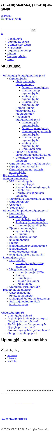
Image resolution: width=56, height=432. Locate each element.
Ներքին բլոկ (23, 190)
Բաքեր (13, 243)
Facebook (12, 355)
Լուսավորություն (14, 257)
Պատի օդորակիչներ (35, 87)
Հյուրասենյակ (25, 231)
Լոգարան (22, 234)
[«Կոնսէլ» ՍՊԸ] (11, 18)
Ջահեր (20, 275)
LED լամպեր (17, 260)
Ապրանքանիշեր (18, 41)
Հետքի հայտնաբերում (22, 333)
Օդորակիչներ (18, 78)
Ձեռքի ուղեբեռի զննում (22, 321)
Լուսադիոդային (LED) (30, 272)
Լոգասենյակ (24, 278)
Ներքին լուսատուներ (23, 269)
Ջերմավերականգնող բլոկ (33, 187)
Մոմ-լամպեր (24, 284)
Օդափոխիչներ (19, 201)
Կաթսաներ (16, 213)
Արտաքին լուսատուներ (24, 287)
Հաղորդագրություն (14, 418)
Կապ (10, 59)
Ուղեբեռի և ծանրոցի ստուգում (27, 318)
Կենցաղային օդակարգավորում (24, 75)
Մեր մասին (14, 39)
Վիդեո (11, 53)
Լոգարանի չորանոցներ (31, 225)
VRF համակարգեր (21, 181)
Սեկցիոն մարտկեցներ (30, 219)
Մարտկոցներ (18, 216)
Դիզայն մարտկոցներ (23, 228)
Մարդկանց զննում (19, 315)
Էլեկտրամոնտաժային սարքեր (29, 298)
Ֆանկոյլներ (16, 207)
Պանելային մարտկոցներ (32, 222)
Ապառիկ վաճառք (19, 50)
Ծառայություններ (19, 44)
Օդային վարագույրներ (24, 166)
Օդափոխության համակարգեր (29, 163)
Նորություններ (16, 56)
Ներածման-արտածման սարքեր (30, 199)
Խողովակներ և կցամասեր (26, 254)
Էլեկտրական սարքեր (17, 290)
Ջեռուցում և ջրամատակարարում (25, 210)
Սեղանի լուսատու (27, 281)
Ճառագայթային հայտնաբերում (28, 330)
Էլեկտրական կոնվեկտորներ (28, 245)
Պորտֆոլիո (14, 47)
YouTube (11, 361)
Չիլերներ (15, 204)
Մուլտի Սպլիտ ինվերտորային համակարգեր (25, 111)
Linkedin (11, 358)
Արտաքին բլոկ (31, 149)
